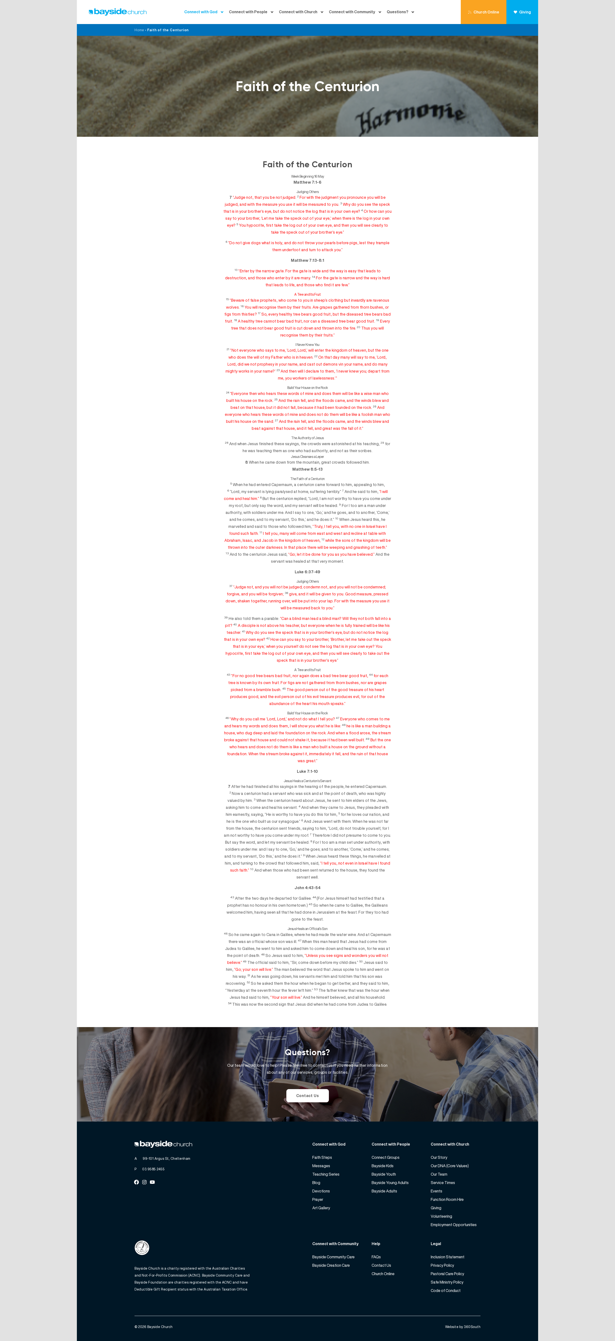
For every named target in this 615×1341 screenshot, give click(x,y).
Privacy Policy (442, 1265)
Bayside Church (160, 1326)
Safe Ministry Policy (447, 1282)
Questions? (397, 12)
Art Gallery (321, 1208)
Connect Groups (386, 1157)
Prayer (317, 1199)
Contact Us (307, 1095)
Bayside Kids (383, 1166)
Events (436, 1191)
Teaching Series (325, 1174)
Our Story (439, 1157)
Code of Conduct (446, 1290)
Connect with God (200, 12)
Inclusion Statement (447, 1257)
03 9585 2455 (153, 1169)
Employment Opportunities (454, 1225)
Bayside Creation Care (331, 1265)
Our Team (439, 1174)
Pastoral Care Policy (447, 1274)
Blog (316, 1182)
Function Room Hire (447, 1199)
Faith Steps (322, 1157)
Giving (525, 12)
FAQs (376, 1257)
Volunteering (441, 1216)
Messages (321, 1166)
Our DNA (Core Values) (450, 1166)
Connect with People (248, 12)
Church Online (486, 12)
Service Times (443, 1182)
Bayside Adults (384, 1191)
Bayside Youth (384, 1174)
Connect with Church (298, 12)
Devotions (321, 1191)
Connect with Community (352, 12)
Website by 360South (463, 1326)
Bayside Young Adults (390, 1182)
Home (139, 29)
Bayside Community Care (333, 1257)
